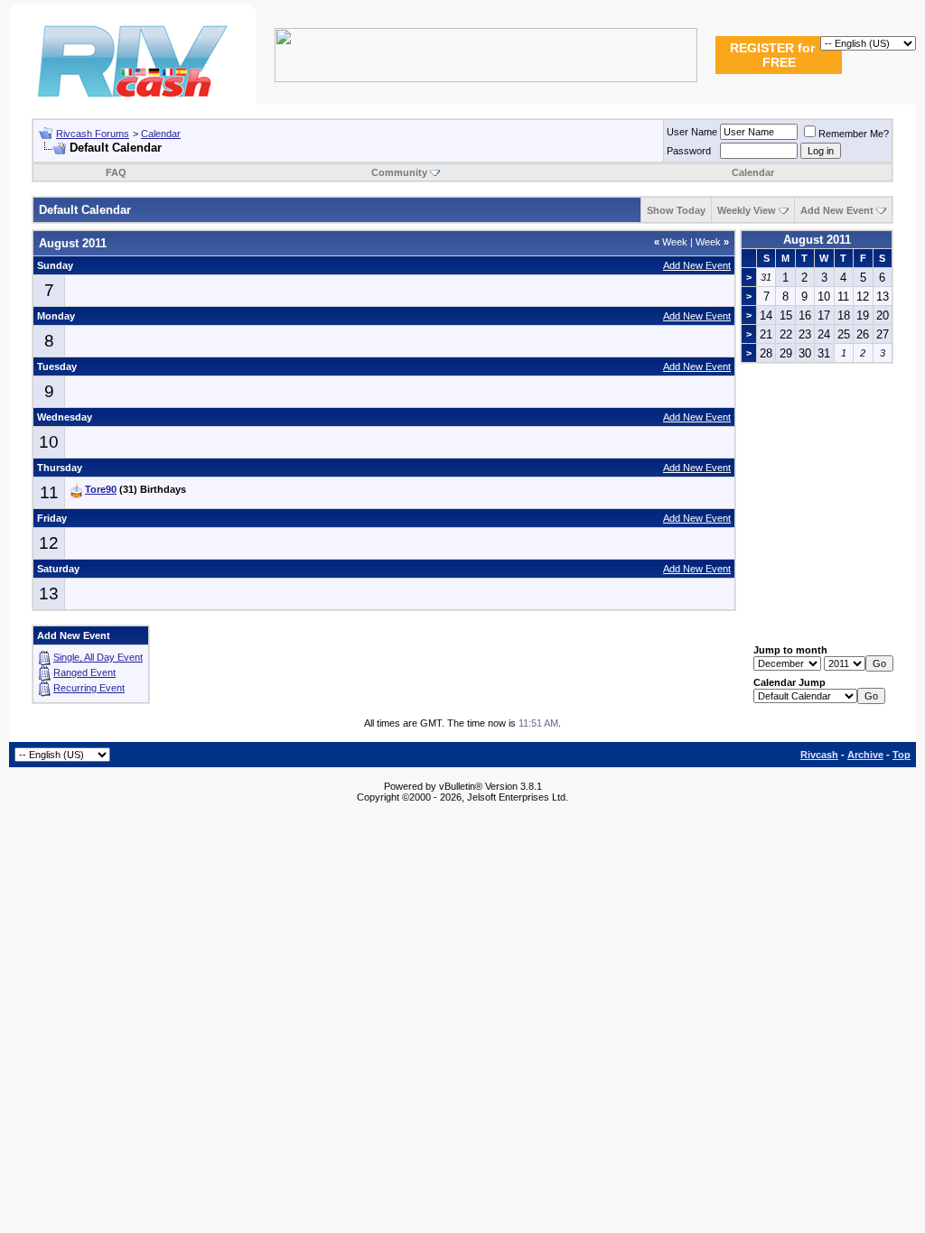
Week (670, 241)
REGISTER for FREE (772, 55)
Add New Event (837, 210)
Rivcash (819, 754)
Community (399, 172)
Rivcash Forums (92, 133)
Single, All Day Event (98, 657)
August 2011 (817, 239)
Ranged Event (84, 672)
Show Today (676, 210)
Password (689, 150)
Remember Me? (853, 133)
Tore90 (101, 489)
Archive (865, 754)
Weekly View (746, 210)
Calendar (161, 133)
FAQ (116, 172)
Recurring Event (89, 687)
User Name (692, 131)
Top (901, 754)
